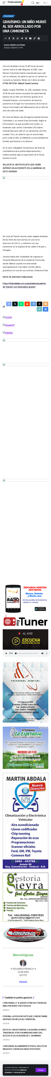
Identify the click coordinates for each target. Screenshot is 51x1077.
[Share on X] (13, 38)
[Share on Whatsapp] (18, 38)
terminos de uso (20, 1072)
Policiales (8, 16)
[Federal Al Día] (15, 3)
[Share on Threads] (26, 38)
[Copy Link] (34, 38)
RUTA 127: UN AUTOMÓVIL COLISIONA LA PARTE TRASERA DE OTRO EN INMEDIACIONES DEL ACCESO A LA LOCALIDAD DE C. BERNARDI (24, 1032)
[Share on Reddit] (27, 304)
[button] (41, 1070)
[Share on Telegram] (22, 38)
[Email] (30, 38)
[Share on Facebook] (9, 38)
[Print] (39, 38)
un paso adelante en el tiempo (14, 45)
